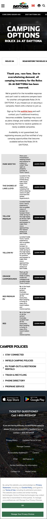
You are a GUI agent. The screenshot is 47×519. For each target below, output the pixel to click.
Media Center (30, 471)
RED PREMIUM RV (9, 297)
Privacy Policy (11, 440)
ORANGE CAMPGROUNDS (10, 277)
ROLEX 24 (9, 61)
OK (22, 505)
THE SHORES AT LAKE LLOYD (10, 187)
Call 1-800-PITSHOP (23, 415)
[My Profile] (39, 6)
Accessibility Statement (17, 453)
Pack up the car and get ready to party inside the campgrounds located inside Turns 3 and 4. (25, 277)
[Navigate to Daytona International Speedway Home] (20, 5)
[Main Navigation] (2, 6)
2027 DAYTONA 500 (32, 14)
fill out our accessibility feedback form (25, 429)
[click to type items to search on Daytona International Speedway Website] (43, 5)
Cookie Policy (27, 488)
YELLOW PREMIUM (7, 217)
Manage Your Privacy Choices (22, 514)
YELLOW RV (8, 253)
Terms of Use (10, 490)
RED (4, 323)
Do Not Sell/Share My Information (23, 465)
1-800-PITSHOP (27, 433)
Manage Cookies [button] (23, 446)
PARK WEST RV (9, 164)
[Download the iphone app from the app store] (11, 402)
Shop (15, 459)
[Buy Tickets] (33, 6)
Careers (36, 453)
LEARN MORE (39, 164)
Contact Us (15, 471)
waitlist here (27, 111)
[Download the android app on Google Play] (35, 404)
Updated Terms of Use (32, 440)
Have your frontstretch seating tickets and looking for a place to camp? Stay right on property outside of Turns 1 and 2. (25, 164)
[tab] (23, 355)
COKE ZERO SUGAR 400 (11, 14)
